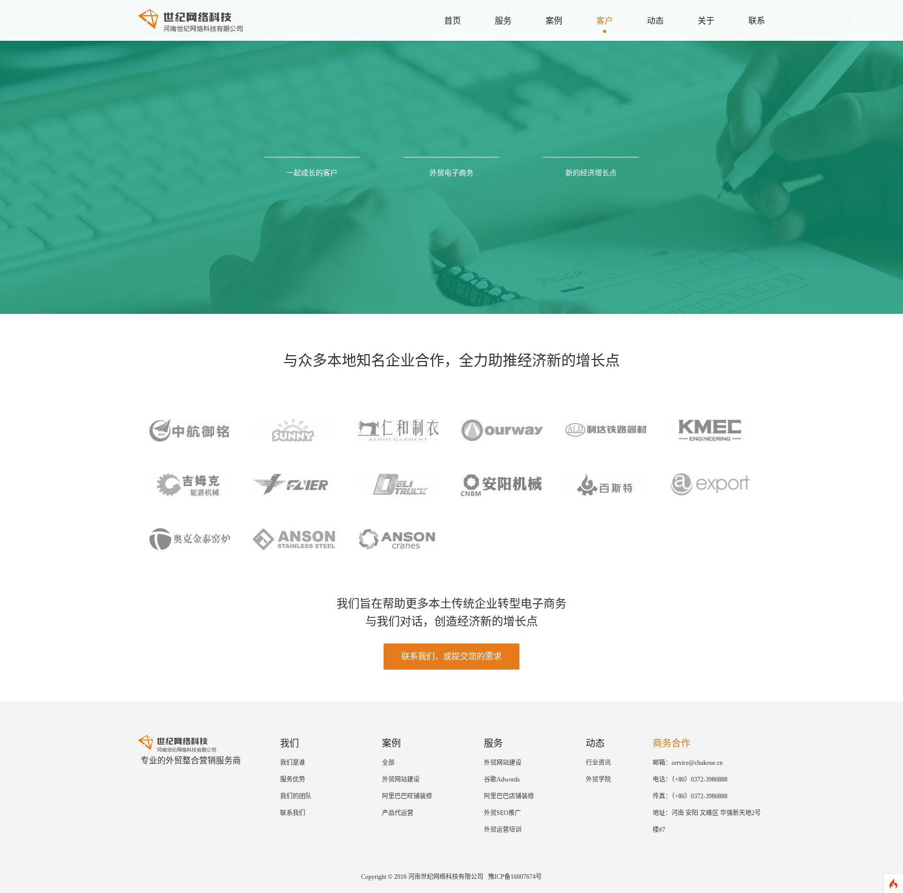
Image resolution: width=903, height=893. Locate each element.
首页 (452, 20)
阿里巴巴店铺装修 (509, 796)
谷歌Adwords (502, 779)
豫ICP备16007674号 (515, 876)
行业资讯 (598, 762)
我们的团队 (295, 796)
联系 (756, 20)
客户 (604, 20)
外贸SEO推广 (502, 813)
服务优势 (292, 779)
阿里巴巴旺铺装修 (407, 796)
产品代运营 (397, 813)
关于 (706, 20)
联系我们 (292, 813)
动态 (655, 20)
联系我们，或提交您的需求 (451, 656)
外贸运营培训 (503, 829)
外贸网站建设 (401, 779)
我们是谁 (292, 762)
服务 (503, 20)
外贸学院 (598, 779)
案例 (554, 20)
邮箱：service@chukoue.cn (688, 762)
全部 (388, 762)
